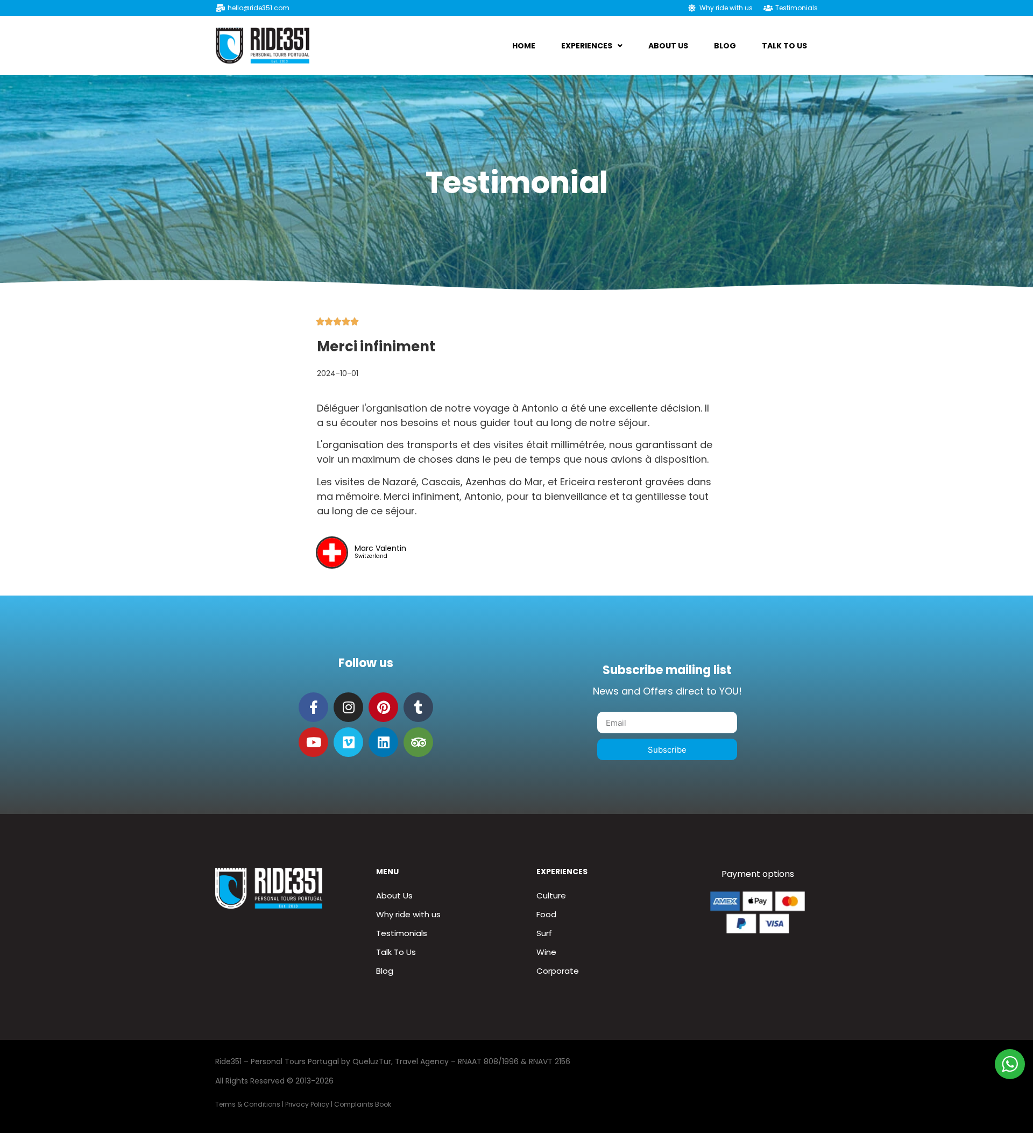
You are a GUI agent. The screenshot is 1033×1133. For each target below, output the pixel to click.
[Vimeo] (348, 742)
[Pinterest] (383, 707)
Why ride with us (408, 914)
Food (546, 914)
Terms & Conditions (247, 1104)
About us (668, 45)
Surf (544, 933)
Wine (546, 952)
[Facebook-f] (313, 707)
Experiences (586, 45)
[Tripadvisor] (418, 742)
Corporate (557, 970)
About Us (394, 895)
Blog (725, 45)
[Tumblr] (418, 707)
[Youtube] (313, 742)
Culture (551, 895)
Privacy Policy (307, 1104)
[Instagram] (348, 707)
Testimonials (401, 933)
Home (523, 45)
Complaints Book (362, 1104)
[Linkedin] (383, 742)
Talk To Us (784, 45)
